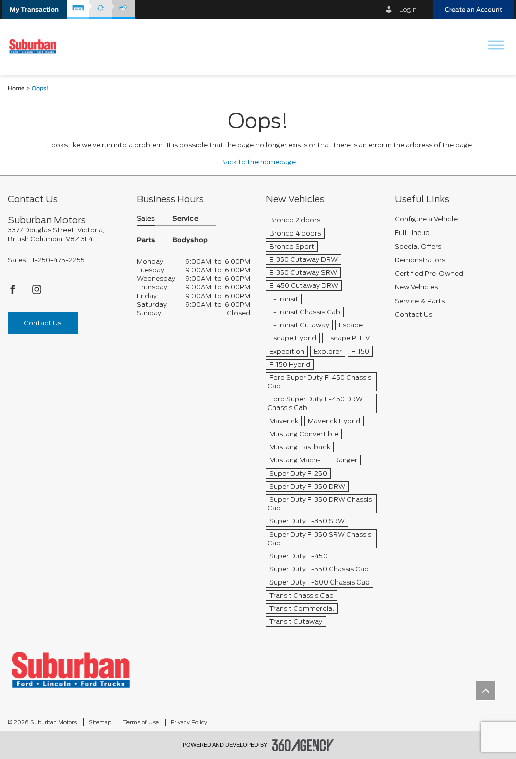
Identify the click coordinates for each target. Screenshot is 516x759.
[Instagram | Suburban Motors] (37, 292)
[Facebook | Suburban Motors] (13, 292)
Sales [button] (146, 219)
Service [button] (185, 219)
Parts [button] (146, 240)
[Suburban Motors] (71, 669)
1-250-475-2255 (58, 260)
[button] (34, 9)
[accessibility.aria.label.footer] (303, 745)
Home (16, 88)
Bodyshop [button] (190, 240)
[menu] (495, 46)
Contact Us (42, 323)
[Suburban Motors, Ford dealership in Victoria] (37, 46)
